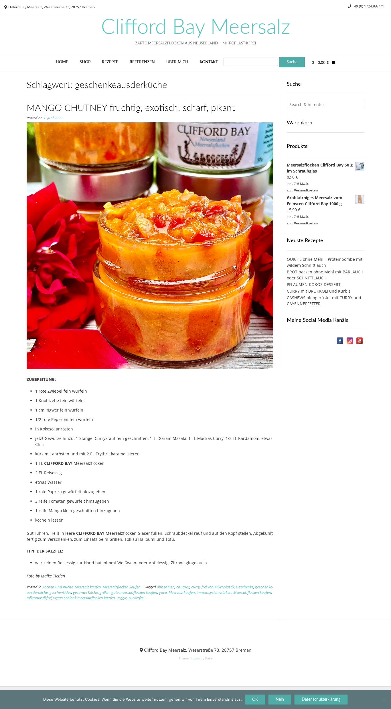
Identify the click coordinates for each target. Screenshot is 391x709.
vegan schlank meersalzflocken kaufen (84, 598)
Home (62, 62)
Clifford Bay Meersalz (195, 27)
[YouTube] (359, 340)
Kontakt (209, 62)
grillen (105, 592)
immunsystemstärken (214, 592)
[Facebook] (340, 340)
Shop (85, 62)
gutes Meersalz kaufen (177, 592)
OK (255, 700)
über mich (177, 62)
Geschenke (244, 587)
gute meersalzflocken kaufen (134, 592)
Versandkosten (306, 190)
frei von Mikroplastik (218, 587)
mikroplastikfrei (39, 598)
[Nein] (384, 699)
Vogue (195, 658)
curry (195, 587)
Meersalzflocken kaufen (122, 587)
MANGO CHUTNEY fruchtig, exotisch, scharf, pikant (131, 108)
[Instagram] (349, 340)
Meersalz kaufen (88, 587)
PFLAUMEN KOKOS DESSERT (314, 284)
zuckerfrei (136, 598)
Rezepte (110, 62)
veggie (122, 598)
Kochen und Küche (57, 587)
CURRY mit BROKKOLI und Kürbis (319, 291)
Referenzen (142, 62)
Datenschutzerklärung (321, 700)
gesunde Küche (85, 592)
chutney (182, 587)
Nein (280, 700)
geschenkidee (60, 592)
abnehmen (166, 587)
